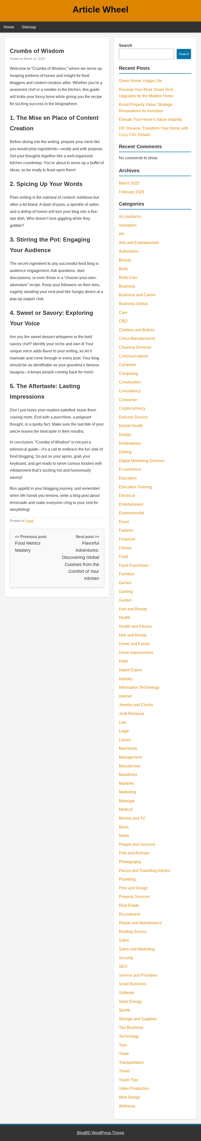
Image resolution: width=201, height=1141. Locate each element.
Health (124, 617)
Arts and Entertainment (139, 243)
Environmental (131, 513)
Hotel (123, 661)
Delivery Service (133, 417)
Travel (124, 1071)
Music (124, 827)
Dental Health (131, 426)
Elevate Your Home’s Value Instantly (150, 119)
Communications (133, 356)
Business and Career (137, 295)
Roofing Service (133, 932)
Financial (127, 539)
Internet (125, 696)
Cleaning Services (135, 347)
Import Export (130, 670)
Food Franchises (133, 565)
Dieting (125, 452)
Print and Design (133, 888)
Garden (125, 600)
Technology (129, 1036)
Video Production (134, 1088)
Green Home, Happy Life (140, 81)
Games (125, 583)
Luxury (125, 740)
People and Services (137, 844)
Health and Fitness (135, 626)
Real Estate (129, 905)
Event (124, 522)
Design (125, 434)
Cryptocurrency (132, 408)
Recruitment (129, 914)
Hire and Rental (132, 635)
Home (9, 27)
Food (29, 521)
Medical (126, 809)
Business (127, 286)
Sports (124, 1010)
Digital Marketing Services (141, 461)
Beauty (125, 260)
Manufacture (129, 766)
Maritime (126, 783)
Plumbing (127, 879)
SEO (123, 966)
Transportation (131, 1062)
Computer (127, 365)
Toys (123, 1045)
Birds (123, 269)
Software (126, 993)
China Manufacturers (137, 338)
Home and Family (134, 644)
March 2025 (129, 183)
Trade (124, 1054)
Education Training (135, 487)
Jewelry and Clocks (136, 705)
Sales (124, 940)
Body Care (128, 277)
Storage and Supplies (138, 1019)
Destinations (130, 443)
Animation (128, 225)
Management (130, 757)
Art (121, 234)
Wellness (127, 1106)
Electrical (127, 495)
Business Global (133, 304)
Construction (130, 382)
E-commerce (130, 469)
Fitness (125, 548)
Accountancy (130, 216)
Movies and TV (132, 818)
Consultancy (130, 391)
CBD (123, 321)
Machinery (128, 748)
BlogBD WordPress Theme (100, 1133)
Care (123, 312)
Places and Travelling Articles (144, 871)
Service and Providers (138, 975)
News (124, 836)
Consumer (128, 400)
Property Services (134, 897)
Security (126, 958)
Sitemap (29, 27)
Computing (128, 373)
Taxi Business (131, 1027)
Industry (126, 679)
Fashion (126, 530)
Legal (124, 731)
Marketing (127, 792)
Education (128, 478)
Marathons (128, 775)
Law (122, 722)
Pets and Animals (134, 853)
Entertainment (131, 504)
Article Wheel (100, 9)
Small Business (132, 984)
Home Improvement (136, 652)
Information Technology (139, 687)
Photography (130, 862)
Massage (127, 801)
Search (125, 45)
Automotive (128, 251)
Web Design (129, 1097)
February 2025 (131, 192)
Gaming (126, 591)
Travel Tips (128, 1080)
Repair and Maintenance (140, 923)
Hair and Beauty (133, 609)
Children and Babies (137, 330)
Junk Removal (131, 714)
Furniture (127, 574)
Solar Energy (130, 1001)
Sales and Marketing (137, 949)
